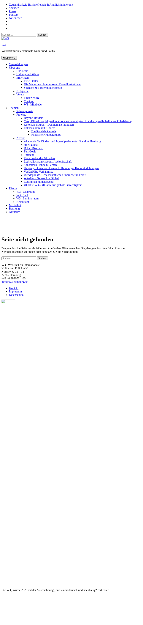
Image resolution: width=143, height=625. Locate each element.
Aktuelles (14, 211)
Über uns (14, 67)
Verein (20, 94)
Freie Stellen (31, 81)
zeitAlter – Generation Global (41, 178)
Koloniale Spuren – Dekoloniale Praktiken (49, 124)
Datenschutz (16, 294)
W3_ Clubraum (25, 191)
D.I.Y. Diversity (33, 148)
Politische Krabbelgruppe (46, 134)
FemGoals (30, 151)
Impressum (15, 291)
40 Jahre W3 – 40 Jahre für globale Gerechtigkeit (53, 185)
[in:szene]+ (30, 154)
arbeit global (31, 144)
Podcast (13, 14)
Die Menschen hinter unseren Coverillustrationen (52, 84)
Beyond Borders (33, 117)
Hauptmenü (9, 57)
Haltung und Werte (27, 74)
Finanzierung (31, 97)
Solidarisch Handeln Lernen (40, 164)
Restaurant (22, 201)
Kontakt (13, 288)
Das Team (22, 71)
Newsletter (15, 18)
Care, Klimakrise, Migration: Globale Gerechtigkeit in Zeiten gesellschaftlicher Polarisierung (78, 121)
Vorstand (29, 101)
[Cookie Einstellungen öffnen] (29, 621)
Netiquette (22, 91)
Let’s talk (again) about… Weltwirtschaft (48, 161)
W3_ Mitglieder (33, 104)
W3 (3, 44)
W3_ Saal (22, 195)
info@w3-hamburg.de (14, 281)
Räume (13, 188)
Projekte (21, 114)
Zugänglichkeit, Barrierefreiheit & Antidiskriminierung (41, 4)
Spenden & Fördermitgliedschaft (43, 87)
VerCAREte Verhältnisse (38, 171)
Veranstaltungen (18, 64)
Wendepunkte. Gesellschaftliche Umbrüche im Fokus (55, 175)
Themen (14, 107)
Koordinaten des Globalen (39, 158)
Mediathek (15, 205)
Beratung (14, 208)
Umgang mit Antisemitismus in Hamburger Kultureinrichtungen (61, 168)
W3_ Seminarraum (27, 198)
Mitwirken (22, 77)
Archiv (20, 138)
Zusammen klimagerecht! (39, 181)
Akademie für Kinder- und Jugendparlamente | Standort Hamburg (62, 141)
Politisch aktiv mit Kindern (39, 128)
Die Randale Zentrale (43, 131)
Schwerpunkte (24, 111)
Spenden (14, 8)
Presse (12, 11)
